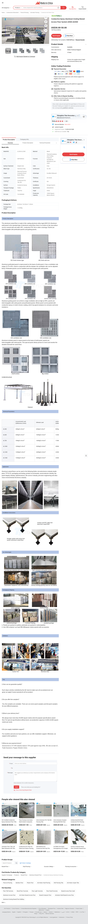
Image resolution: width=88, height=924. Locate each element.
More (3, 902)
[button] (53, 142)
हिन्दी (77, 912)
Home (3, 12)
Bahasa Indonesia (50, 913)
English (13, 912)
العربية (63, 912)
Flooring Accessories (70, 866)
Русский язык (38, 912)
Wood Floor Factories (22, 891)
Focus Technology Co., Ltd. (32, 917)
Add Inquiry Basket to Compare (25, 56)
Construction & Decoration (12, 12)
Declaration (61, 917)
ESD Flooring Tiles (58, 883)
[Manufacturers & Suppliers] (44, 3)
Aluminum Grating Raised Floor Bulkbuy (13, 899)
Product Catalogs (26, 863)
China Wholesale (42, 908)
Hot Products (7, 908)
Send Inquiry (56, 36)
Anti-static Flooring (34, 12)
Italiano (45, 912)
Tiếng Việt (41, 913)
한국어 (67, 912)
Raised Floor (5, 866)
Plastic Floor (30, 883)
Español (19, 912)
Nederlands (57, 912)
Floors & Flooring (24, 12)
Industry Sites (60, 908)
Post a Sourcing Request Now (23, 790)
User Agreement (53, 917)
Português (25, 912)
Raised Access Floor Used (68, 891)
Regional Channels (69, 908)
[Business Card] (84, 147)
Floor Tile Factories (8, 891)
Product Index (79, 908)
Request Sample (80, 39)
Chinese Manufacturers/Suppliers (29, 908)
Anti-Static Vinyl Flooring (43, 883)
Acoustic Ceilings (48, 866)
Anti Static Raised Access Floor (27, 895)
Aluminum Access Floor (9, 895)
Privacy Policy (69, 917)
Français (31, 912)
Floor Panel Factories (52, 891)
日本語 (72, 912)
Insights (47, 910)
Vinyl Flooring (26, 866)
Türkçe (35, 913)
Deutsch (51, 912)
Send (16, 787)
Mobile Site (41, 910)
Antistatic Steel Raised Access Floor (64, 895)
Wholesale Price (51, 908)
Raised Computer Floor (45, 895)
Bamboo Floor (19, 883)
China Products (15, 908)
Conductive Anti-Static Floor (47, 12)
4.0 (68, 142)
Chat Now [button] (70, 36)
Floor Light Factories (37, 891)
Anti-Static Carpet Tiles (73, 883)
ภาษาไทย (82, 912)
